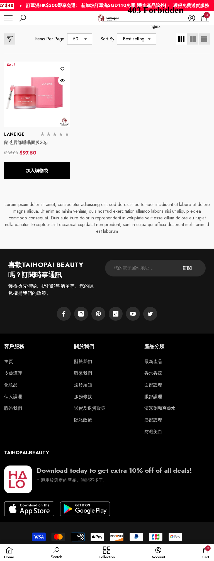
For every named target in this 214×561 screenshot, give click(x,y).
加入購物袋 (37, 170)
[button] (22, 18)
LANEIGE (14, 134)
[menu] (8, 18)
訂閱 (187, 268)
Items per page (49, 39)
